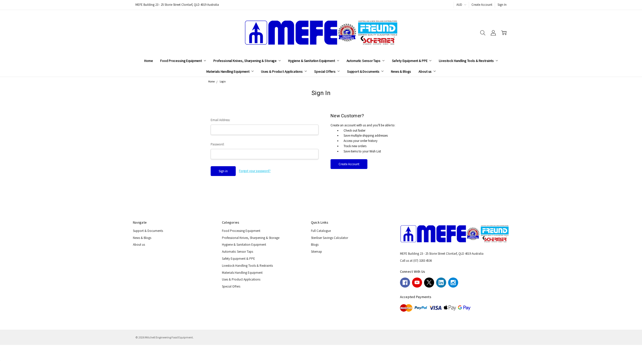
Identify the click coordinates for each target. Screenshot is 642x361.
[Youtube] (417, 283)
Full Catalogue (321, 231)
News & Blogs (401, 71)
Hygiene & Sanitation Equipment (312, 60)
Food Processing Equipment (181, 60)
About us (425, 71)
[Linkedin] (441, 283)
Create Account (481, 5)
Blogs (314, 244)
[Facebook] (405, 283)
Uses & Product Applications (282, 71)
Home (148, 60)
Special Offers (325, 71)
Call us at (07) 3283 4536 (416, 260)
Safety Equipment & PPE (410, 60)
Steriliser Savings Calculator (329, 238)
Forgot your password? (255, 171)
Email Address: (220, 120)
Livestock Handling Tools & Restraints (467, 60)
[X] (429, 283)
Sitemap (316, 251)
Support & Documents (363, 71)
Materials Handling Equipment (228, 71)
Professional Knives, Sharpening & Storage (245, 60)
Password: (217, 144)
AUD (459, 5)
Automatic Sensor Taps (364, 60)
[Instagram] (453, 283)
